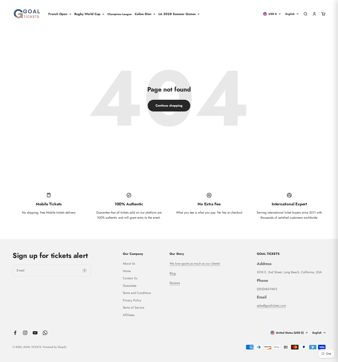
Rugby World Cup (87, 14)
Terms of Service (133, 307)
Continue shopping (169, 105)
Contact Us (130, 278)
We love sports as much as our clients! (195, 263)
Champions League (119, 14)
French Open (57, 14)
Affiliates (128, 315)
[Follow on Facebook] (15, 332)
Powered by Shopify (54, 347)
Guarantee (129, 285)
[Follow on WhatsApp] (45, 332)
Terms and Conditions (137, 293)
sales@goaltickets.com (271, 305)
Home (127, 271)
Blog (173, 273)
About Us (129, 263)
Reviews (175, 283)
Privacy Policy (132, 300)
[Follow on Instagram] (25, 332)
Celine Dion (143, 14)
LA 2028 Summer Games (177, 14)
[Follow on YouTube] (35, 332)
